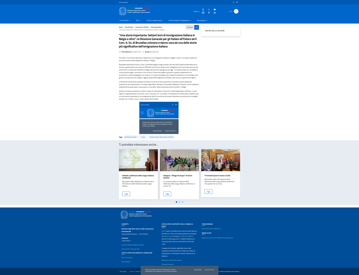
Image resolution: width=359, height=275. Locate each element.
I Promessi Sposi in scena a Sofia (217, 175)
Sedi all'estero (126, 262)
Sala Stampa (129, 27)
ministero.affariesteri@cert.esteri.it (133, 245)
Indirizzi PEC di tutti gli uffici (131, 249)
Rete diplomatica (156, 27)
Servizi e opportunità (154, 20)
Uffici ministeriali (127, 257)
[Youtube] (214, 9)
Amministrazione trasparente (211, 228)
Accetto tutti (209, 269)
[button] (236, 11)
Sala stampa (201, 20)
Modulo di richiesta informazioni (172, 260)
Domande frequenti (168, 264)
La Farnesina (123, 20)
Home (121, 27)
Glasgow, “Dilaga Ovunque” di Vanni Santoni (177, 176)
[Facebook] (202, 9)
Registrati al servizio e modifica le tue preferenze (217, 238)
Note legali (123, 271)
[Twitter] (208, 9)
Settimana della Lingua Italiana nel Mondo (161, 136)
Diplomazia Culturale (130, 136)
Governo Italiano (123, 2)
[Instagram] (202, 12)
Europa (143, 136)
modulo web (168, 236)
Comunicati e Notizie (142, 27)
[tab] (176, 202)
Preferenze (198, 269)
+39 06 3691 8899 (186, 236)
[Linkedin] (214, 12)
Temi (137, 20)
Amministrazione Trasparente (179, 20)
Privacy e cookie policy (136, 271)
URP (164, 231)
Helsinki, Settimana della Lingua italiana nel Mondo (138, 176)
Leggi (126, 194)
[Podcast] (208, 12)
